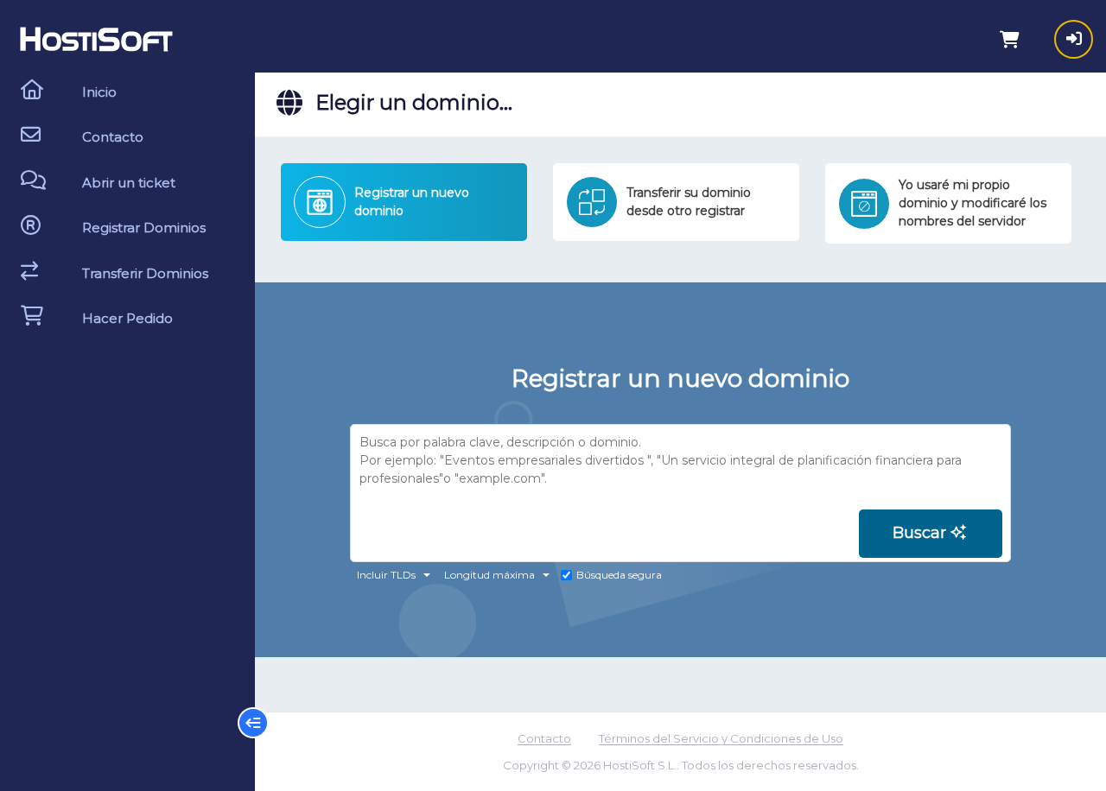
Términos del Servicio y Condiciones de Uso (721, 738)
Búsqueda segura (619, 574)
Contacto (544, 738)
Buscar (921, 532)
